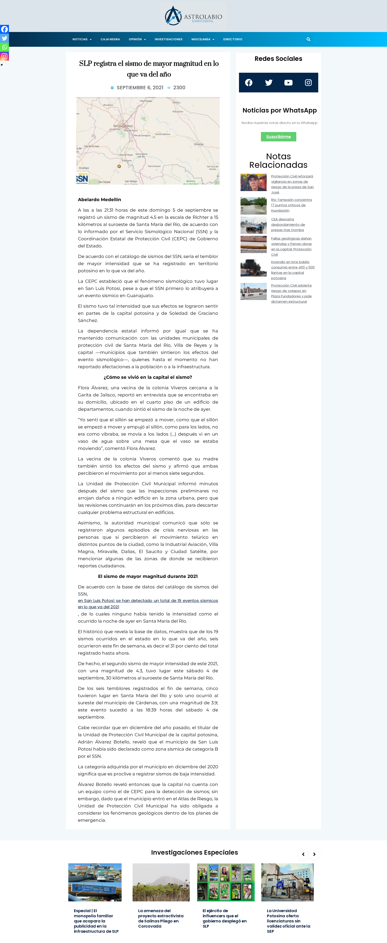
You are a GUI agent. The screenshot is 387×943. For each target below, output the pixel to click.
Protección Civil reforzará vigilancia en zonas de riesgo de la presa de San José (292, 184)
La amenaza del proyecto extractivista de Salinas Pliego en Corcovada (161, 918)
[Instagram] (4, 56)
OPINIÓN (135, 39)
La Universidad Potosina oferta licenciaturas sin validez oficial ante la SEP (288, 921)
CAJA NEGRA (110, 39)
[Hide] (2, 65)
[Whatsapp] (4, 47)
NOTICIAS (80, 39)
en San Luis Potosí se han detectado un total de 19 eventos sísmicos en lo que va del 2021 (148, 604)
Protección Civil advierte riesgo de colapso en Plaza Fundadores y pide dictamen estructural (291, 293)
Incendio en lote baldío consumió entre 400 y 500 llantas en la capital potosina (293, 270)
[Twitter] (4, 38)
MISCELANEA (200, 39)
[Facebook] (4, 29)
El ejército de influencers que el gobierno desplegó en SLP (225, 918)
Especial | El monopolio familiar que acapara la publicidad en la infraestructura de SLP (96, 921)
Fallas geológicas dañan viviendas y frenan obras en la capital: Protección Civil (291, 246)
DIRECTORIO (232, 39)
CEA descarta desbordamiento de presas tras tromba (288, 224)
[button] (308, 39)
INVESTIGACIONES (169, 39)
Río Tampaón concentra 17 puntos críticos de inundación (291, 205)
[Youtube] (288, 82)
